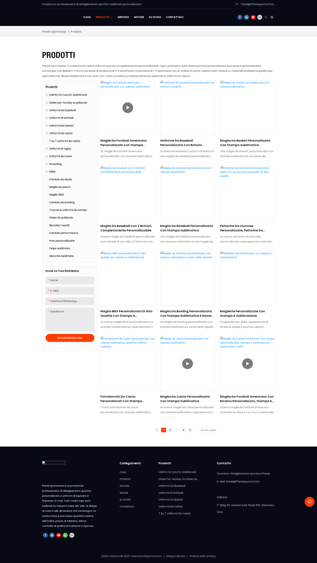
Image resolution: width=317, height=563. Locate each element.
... (177, 429)
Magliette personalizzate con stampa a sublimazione (242, 313)
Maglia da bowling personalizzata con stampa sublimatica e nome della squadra (186, 313)
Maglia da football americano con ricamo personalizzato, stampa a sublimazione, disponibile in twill (247, 398)
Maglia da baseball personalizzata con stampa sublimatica (186, 228)
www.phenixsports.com (146, 556)
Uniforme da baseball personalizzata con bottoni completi (181, 142)
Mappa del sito (176, 556)
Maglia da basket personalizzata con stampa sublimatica (245, 142)
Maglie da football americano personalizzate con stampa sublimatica (123, 142)
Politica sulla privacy (202, 556)
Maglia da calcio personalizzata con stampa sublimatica (185, 398)
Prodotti (76, 32)
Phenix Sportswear (54, 32)
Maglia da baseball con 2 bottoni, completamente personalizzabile (126, 228)
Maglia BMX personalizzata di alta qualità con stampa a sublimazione (126, 313)
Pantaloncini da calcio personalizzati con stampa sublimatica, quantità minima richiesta (123, 398)
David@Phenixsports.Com (257, 4)
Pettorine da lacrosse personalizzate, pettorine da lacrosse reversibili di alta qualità (246, 228)
